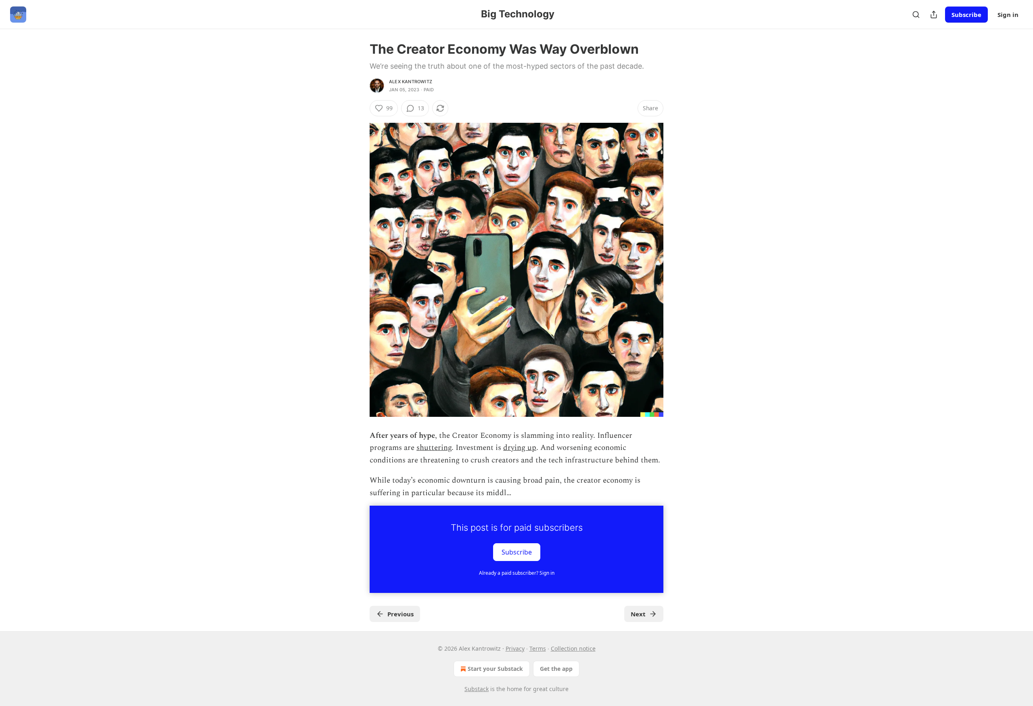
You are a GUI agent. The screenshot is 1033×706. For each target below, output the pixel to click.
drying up (519, 448)
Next (638, 614)
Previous (400, 614)
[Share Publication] (934, 14)
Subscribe (966, 15)
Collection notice (573, 648)
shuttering (434, 448)
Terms (537, 648)
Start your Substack (495, 668)
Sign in (1007, 15)
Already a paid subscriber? (516, 572)
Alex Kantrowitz (410, 81)
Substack (476, 689)
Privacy (515, 648)
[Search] (916, 14)
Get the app (556, 668)
